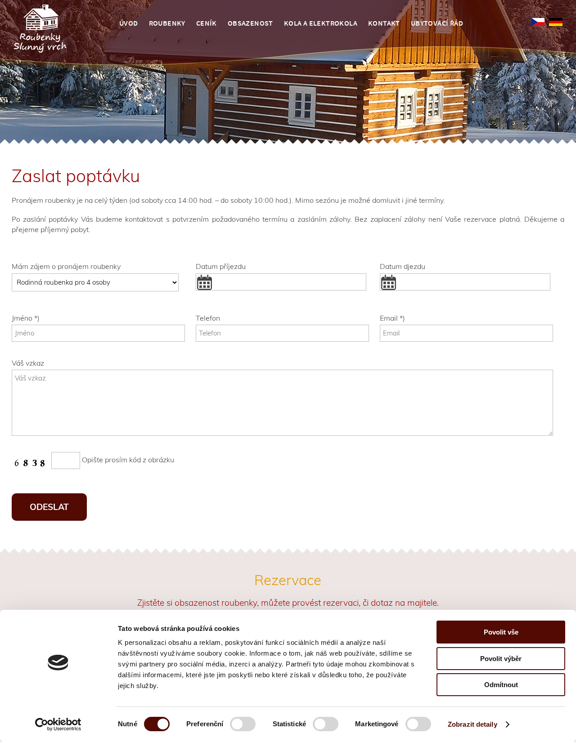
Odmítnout (501, 684)
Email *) (392, 317)
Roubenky (167, 22)
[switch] (243, 727)
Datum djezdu (402, 266)
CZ (537, 22)
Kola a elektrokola (320, 22)
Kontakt (384, 22)
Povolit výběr (501, 658)
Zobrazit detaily (472, 724)
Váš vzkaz (28, 362)
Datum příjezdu (221, 266)
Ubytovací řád (437, 22)
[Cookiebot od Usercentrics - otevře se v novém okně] (58, 724)
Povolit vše (501, 632)
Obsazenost (250, 22)
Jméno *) (26, 317)
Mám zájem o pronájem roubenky (66, 266)
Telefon (208, 317)
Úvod (128, 22)
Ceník (206, 22)
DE (555, 22)
